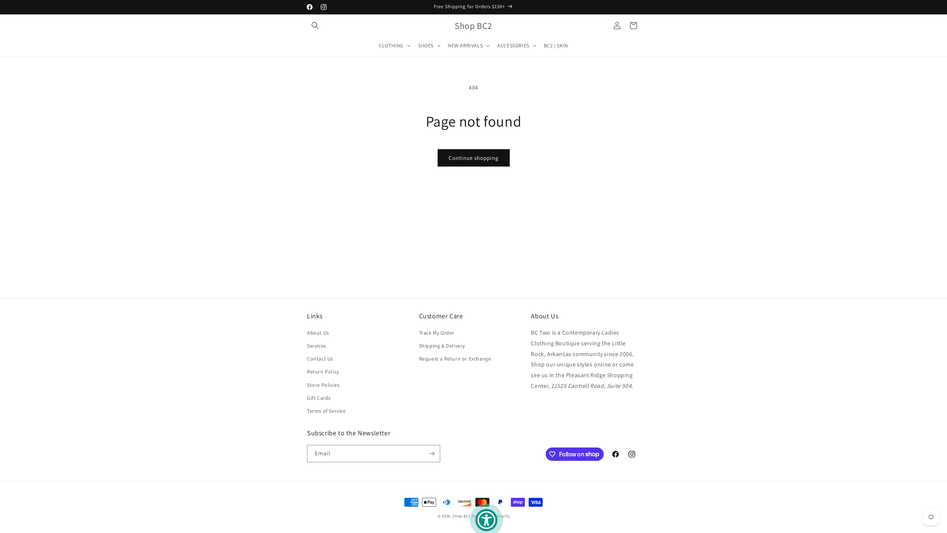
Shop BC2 (461, 516)
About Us (318, 332)
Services (316, 345)
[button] (315, 25)
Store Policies (323, 385)
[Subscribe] (432, 453)
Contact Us (320, 358)
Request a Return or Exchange (455, 358)
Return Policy (323, 371)
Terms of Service (326, 411)
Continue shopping (474, 157)
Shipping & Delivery (442, 345)
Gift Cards (319, 398)
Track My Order (436, 332)
